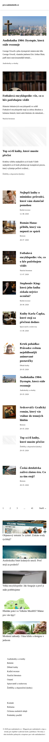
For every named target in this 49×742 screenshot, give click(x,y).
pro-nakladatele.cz (11, 5)
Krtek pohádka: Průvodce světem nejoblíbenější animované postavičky (30, 352)
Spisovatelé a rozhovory (28, 327)
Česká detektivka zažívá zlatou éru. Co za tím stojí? (33, 472)
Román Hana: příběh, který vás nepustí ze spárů (30, 227)
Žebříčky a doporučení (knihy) (13, 174)
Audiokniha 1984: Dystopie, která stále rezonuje (32, 381)
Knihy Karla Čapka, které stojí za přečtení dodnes (32, 318)
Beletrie (22, 236)
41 (32, 508)
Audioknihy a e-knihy (10, 63)
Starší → (42, 508)
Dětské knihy (24, 365)
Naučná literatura (9, 119)
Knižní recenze (25, 210)
